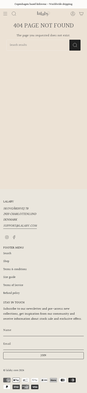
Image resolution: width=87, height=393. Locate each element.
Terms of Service (13, 285)
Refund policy (11, 293)
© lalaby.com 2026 (13, 370)
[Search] (75, 45)
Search (7, 253)
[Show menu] (5, 13)
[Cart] (81, 13)
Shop (6, 261)
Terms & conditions (15, 269)
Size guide (9, 277)
